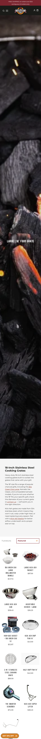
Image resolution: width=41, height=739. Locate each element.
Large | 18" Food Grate (20, 241)
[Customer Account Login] (34, 10)
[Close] (16, 736)
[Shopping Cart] (37, 10)
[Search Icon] (4, 10)
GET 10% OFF (8, 736)
